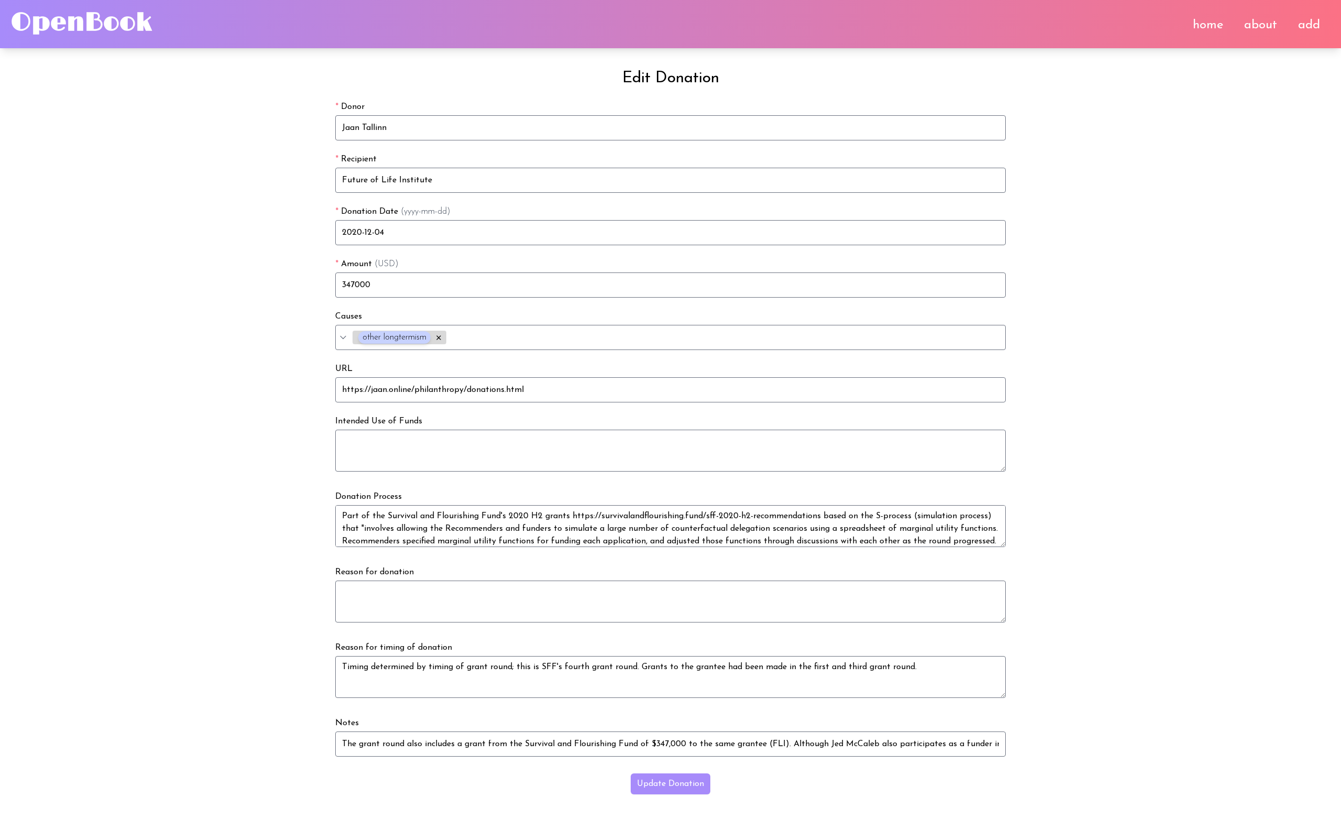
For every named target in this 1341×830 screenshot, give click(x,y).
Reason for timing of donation (393, 647)
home (1208, 25)
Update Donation (670, 784)
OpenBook (81, 22)
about (1260, 25)
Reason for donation (374, 572)
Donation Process (368, 497)
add (1309, 25)
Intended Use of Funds (378, 421)
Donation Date (392, 212)
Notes (347, 723)
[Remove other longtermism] (439, 338)
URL (344, 369)
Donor (350, 107)
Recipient (356, 159)
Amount (367, 264)
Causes (348, 316)
